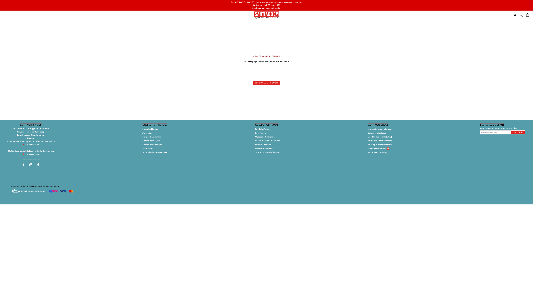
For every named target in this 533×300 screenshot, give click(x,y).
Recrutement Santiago (378, 152)
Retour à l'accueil (266, 83)
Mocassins (147, 133)
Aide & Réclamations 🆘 (378, 148)
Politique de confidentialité (380, 140)
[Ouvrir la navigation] (5, 15)
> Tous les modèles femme (267, 152)
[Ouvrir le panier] (527, 15)
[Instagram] (30, 164)
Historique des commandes (380, 144)
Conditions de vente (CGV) (380, 137)
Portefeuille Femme (263, 148)
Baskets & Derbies (263, 144)
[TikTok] (38, 164)
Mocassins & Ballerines (265, 137)
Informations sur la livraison (380, 129)
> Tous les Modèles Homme (154, 152)
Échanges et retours (377, 133)
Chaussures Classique (152, 144)
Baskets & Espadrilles (151, 137)
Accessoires (147, 148)
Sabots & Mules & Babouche (267, 140)
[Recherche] (521, 14)
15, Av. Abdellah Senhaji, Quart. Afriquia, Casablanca (31, 141)
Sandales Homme (150, 129)
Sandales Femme (263, 129)
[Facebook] (23, 164)
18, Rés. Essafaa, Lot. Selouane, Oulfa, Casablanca (31, 151)
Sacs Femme (260, 133)
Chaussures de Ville (151, 140)
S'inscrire (518, 132)
